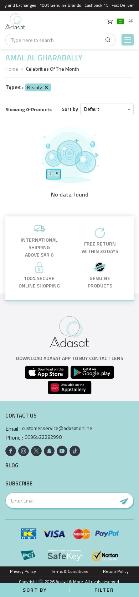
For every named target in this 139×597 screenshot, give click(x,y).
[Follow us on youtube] (62, 451)
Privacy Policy (23, 571)
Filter (104, 589)
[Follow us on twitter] (36, 451)
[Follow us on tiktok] (75, 451)
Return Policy (116, 571)
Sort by (70, 109)
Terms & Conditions (69, 571)
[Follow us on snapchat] (49, 451)
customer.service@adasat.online (57, 428)
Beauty (34, 87)
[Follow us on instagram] (23, 451)
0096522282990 (43, 437)
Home (11, 68)
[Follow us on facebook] (10, 451)
